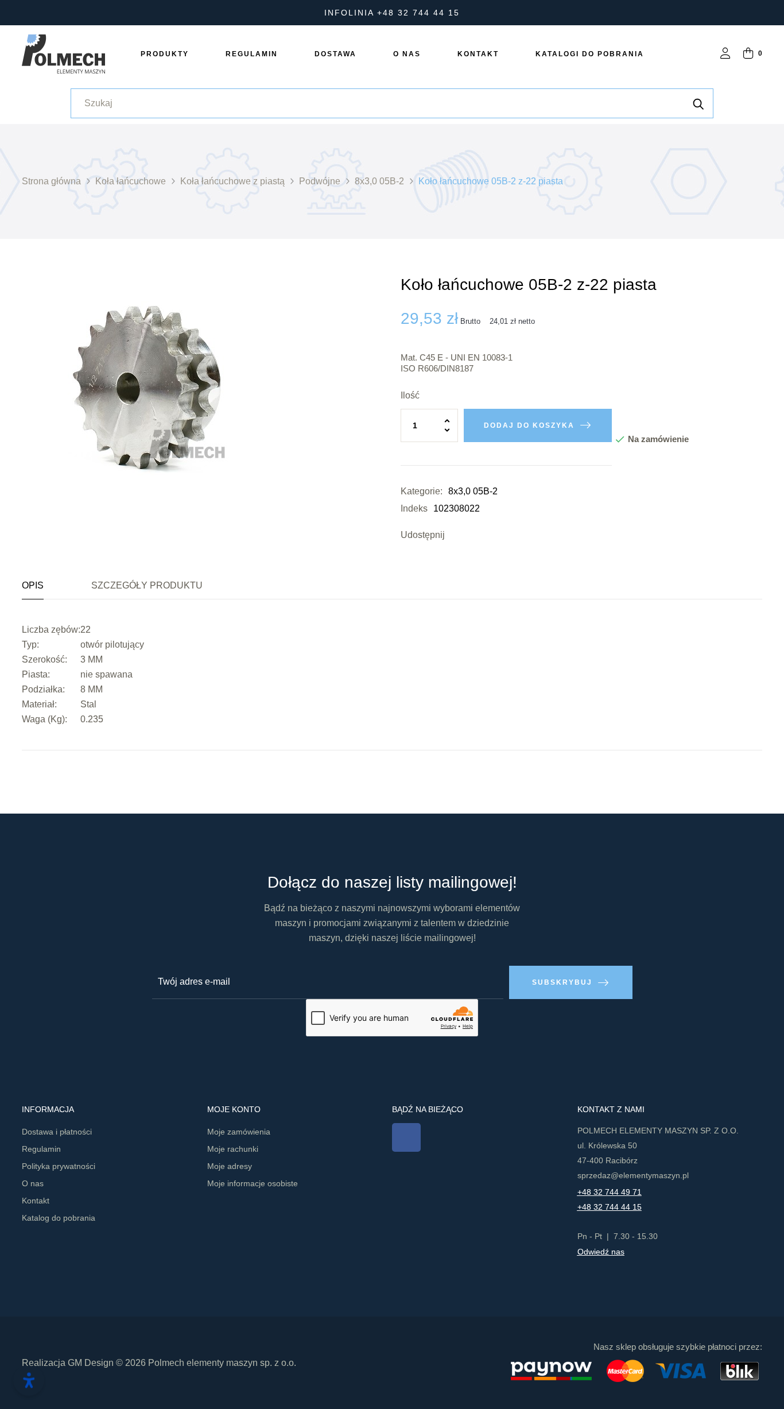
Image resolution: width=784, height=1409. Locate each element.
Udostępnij (456, 535)
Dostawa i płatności (57, 1131)
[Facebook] (406, 1137)
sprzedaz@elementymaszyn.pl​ (633, 1175)
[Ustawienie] (725, 54)
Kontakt (35, 1200)
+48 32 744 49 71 (609, 1192)
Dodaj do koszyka (529, 425)
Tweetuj (473, 535)
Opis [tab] (33, 585)
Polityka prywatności (58, 1166)
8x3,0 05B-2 (473, 491)
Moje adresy (229, 1166)
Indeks (414, 508)
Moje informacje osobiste (252, 1183)
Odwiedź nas (600, 1251)
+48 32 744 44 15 (609, 1206)
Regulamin (41, 1148)
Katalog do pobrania (58, 1217)
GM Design (91, 1363)
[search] (698, 103)
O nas (33, 1183)
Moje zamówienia (238, 1131)
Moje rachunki (232, 1148)
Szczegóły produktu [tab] (147, 585)
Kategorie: (422, 491)
